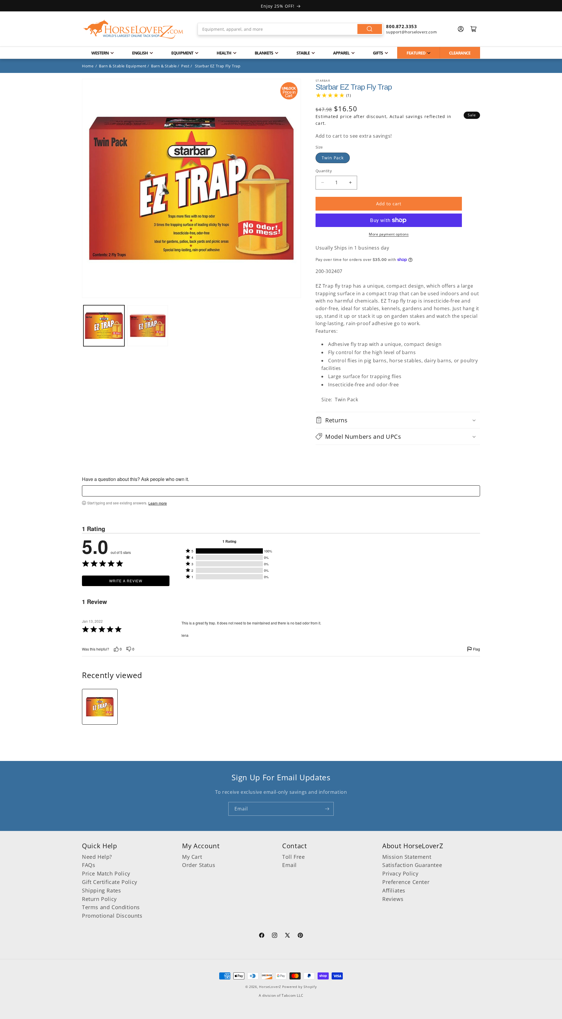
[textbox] (281, 490)
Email (289, 864)
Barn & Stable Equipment (123, 66)
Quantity (324, 170)
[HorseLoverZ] (133, 29)
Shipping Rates (101, 890)
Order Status (198, 864)
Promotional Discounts (112, 915)
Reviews (392, 898)
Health (224, 53)
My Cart (192, 856)
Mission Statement (406, 856)
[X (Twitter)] (287, 936)
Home (87, 66)
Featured (416, 53)
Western (100, 53)
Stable (303, 53)
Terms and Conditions (111, 907)
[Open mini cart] (473, 29)
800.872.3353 (401, 26)
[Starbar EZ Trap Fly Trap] (99, 706)
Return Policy (99, 898)
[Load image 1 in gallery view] (103, 325)
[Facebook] (261, 936)
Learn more (157, 503)
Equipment (182, 53)
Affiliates (393, 890)
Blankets (264, 53)
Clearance (459, 53)
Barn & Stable (164, 66)
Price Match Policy (106, 873)
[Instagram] (274, 936)
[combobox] (290, 29)
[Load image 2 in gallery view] (147, 325)
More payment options (389, 234)
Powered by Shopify (299, 986)
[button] (398, 420)
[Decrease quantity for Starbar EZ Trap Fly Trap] (322, 183)
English (140, 53)
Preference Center (405, 881)
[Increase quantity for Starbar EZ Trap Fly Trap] (350, 183)
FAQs (88, 864)
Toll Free (293, 856)
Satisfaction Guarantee (412, 864)
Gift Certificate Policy (109, 881)
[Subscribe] (327, 809)
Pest (185, 66)
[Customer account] (460, 29)
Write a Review (125, 580)
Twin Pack (333, 158)
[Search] (369, 29)
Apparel (341, 53)
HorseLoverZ (270, 986)
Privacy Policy (400, 873)
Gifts (378, 53)
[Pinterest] (300, 936)
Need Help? (97, 856)
